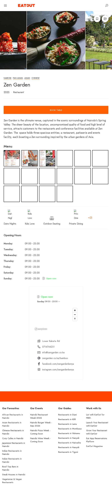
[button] (12, 161)
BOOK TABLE (56, 110)
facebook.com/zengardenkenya (58, 364)
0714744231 (48, 346)
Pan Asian (18, 78)
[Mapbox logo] (40, 329)
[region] (56, 319)
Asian (27, 78)
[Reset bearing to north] (75, 319)
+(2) (90, 217)
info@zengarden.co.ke (53, 352)
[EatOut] (26, 5)
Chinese (36, 78)
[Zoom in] (75, 310)
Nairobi (7, 78)
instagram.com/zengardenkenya (58, 369)
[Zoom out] (75, 314)
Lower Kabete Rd (51, 341)
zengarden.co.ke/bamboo (55, 358)
